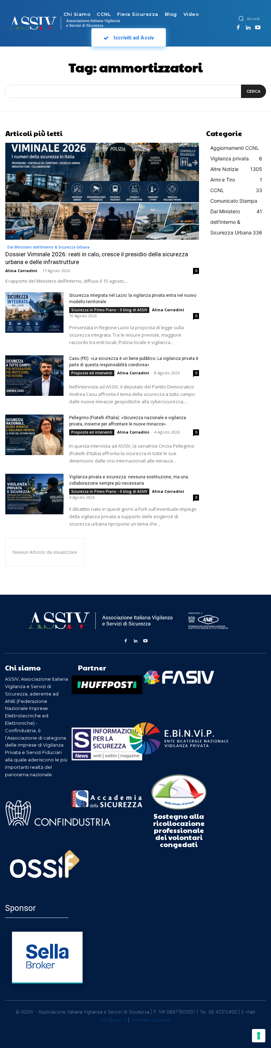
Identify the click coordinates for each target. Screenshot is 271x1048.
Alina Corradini (21, 270)
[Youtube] (257, 27)
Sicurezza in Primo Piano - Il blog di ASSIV (109, 309)
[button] (241, 18)
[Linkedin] (248, 27)
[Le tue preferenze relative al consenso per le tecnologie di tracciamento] (258, 1035)
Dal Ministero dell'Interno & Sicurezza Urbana (48, 247)
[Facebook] (238, 27)
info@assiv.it (114, 1020)
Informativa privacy (151, 1020)
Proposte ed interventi (91, 372)
